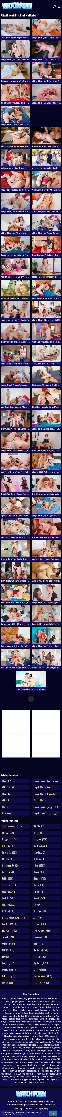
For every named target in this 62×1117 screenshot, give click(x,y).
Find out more (18, 1114)
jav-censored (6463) (42, 976)
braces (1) (37, 833)
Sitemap (44, 1108)
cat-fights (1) (8, 872)
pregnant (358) (40, 839)
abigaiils (6, 794)
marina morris (39, 800)
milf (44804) (8, 950)
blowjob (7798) (8, 833)
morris (5, 807)
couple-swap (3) (9, 969)
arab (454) (38, 917)
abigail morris (8, 787)
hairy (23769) (39, 878)
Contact (17, 1108)
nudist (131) (38, 943)
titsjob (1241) (8, 937)
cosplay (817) (39, 904)
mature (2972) (8, 904)
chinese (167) (8, 859)
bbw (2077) (7, 956)
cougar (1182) (8, 963)
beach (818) (38, 885)
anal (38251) (7, 898)
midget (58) (7, 982)
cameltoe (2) (39, 852)
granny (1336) (39, 969)
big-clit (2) (38, 891)
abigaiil (5, 800)
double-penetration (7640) (14, 917)
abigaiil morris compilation (45, 781)
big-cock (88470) (41, 963)
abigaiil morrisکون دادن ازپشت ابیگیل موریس (47, 813)
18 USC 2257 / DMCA (31, 1108)
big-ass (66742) (9, 930)
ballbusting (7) (8, 976)
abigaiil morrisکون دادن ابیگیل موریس (47, 807)
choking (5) (38, 872)
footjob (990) (8, 911)
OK (53, 1113)
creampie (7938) (40, 911)
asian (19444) (8, 943)
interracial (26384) (10, 852)
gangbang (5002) (10, 865)
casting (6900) (40, 956)
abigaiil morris (8, 781)
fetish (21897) (8, 846)
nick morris (7, 813)
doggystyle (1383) (10, 839)
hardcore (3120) (40, 950)
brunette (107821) (41, 982)
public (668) (7, 878)
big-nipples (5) (40, 846)
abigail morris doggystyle (44, 794)
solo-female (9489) (42, 930)
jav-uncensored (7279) (12, 826)
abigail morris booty (42, 787)
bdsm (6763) (39, 865)
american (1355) (40, 937)
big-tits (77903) (9, 924)
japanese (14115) (9, 885)
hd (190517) (38, 826)
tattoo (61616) (39, 924)
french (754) (39, 898)
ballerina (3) (38, 859)
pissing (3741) (8, 891)
